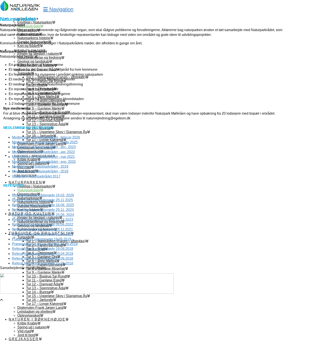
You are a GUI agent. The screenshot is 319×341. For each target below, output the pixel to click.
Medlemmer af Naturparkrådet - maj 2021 (43, 157)
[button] (58, 9)
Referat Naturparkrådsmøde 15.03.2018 (42, 263)
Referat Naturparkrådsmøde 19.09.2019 (42, 249)
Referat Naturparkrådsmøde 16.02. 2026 (43, 195)
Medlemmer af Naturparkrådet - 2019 (40, 166)
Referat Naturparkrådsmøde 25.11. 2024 (43, 210)
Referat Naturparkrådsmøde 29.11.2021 (42, 229)
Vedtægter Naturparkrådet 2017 (36, 176)
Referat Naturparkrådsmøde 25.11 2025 (42, 200)
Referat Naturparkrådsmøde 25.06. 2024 (43, 215)
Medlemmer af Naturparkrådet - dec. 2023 (44, 147)
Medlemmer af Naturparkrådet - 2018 (40, 171)
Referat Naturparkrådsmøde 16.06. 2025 (43, 205)
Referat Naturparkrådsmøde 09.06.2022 (42, 224)
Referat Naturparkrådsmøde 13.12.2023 (42, 219)
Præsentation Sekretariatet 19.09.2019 (41, 239)
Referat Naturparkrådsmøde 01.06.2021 (42, 234)
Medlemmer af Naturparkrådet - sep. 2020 (44, 162)
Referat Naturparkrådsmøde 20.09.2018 (42, 258)
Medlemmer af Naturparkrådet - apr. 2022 (43, 152)
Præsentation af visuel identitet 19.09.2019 (44, 244)
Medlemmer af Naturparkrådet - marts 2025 (45, 142)
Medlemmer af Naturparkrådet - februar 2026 (46, 137)
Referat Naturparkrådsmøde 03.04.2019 (42, 254)
